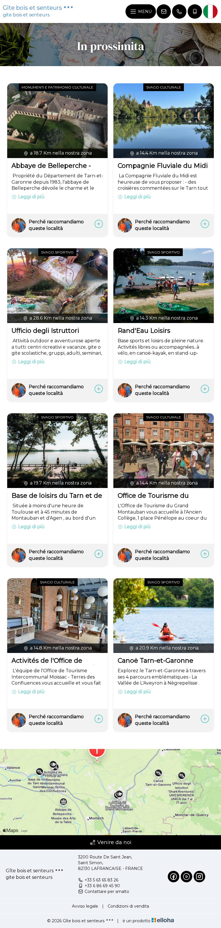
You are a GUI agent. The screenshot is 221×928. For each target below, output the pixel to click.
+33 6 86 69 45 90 (102, 885)
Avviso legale (85, 906)
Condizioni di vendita (128, 906)
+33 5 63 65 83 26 (101, 880)
